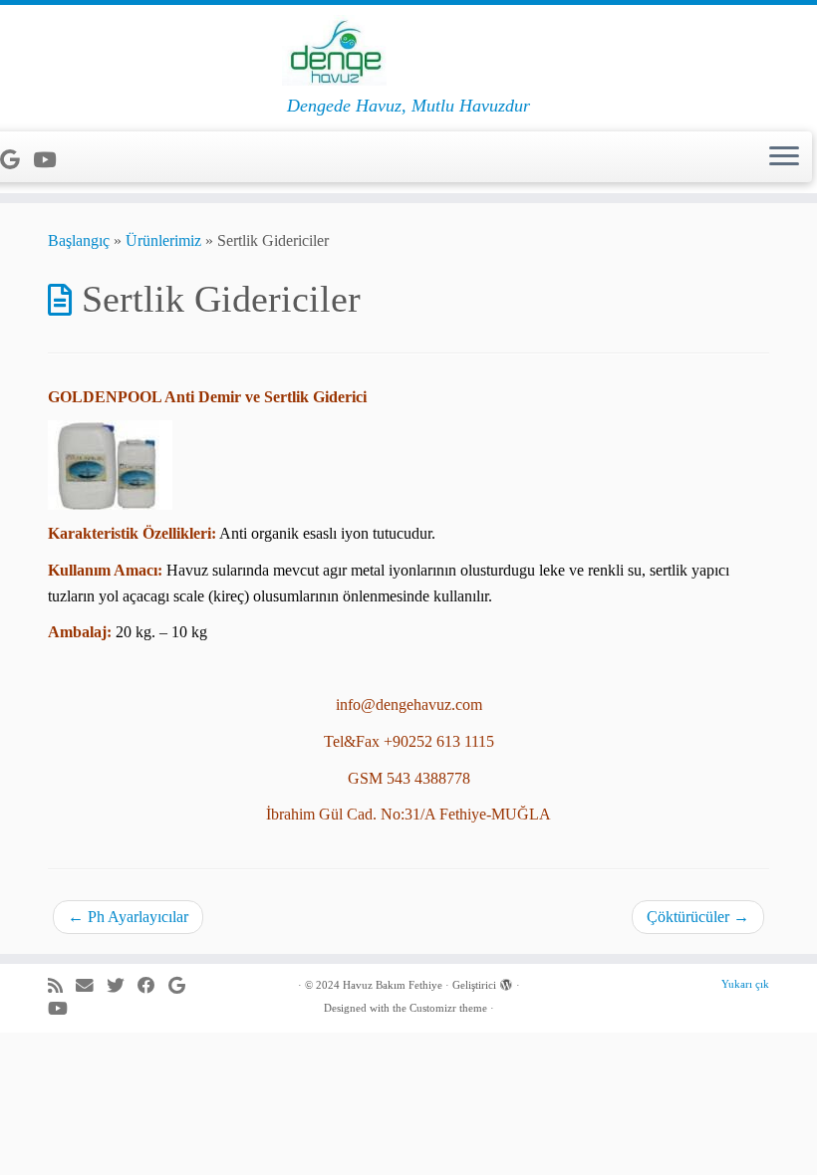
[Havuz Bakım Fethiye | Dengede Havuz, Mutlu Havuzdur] (408, 50)
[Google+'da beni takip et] (16, 159)
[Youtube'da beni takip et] (51, 159)
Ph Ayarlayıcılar (128, 916)
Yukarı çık (745, 984)
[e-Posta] (91, 986)
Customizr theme (448, 1008)
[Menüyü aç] (784, 157)
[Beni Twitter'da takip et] (122, 986)
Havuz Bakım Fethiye (392, 985)
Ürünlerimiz (163, 240)
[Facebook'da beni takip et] (152, 986)
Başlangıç (79, 240)
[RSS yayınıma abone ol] (62, 986)
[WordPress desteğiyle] (506, 982)
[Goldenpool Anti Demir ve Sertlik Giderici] (110, 463)
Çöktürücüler (698, 916)
